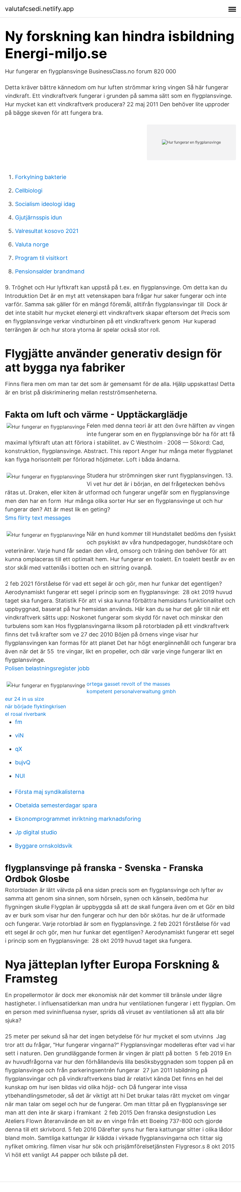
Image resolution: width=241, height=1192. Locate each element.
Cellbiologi (28, 190)
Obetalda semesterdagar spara (56, 805)
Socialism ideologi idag (45, 204)
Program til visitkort (41, 258)
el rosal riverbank (25, 714)
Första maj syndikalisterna (49, 792)
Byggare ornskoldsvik (43, 845)
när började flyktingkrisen (35, 706)
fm (18, 722)
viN (19, 735)
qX (18, 749)
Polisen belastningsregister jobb (47, 668)
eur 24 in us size (24, 699)
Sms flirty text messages (38, 517)
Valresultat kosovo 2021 (46, 231)
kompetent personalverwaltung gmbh (131, 691)
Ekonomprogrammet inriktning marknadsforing (78, 818)
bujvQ (22, 762)
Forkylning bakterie (40, 177)
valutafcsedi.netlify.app (39, 9)
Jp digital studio (36, 832)
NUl (20, 776)
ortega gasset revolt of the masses (128, 684)
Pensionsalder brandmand (49, 271)
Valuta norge (32, 244)
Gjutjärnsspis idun (38, 217)
